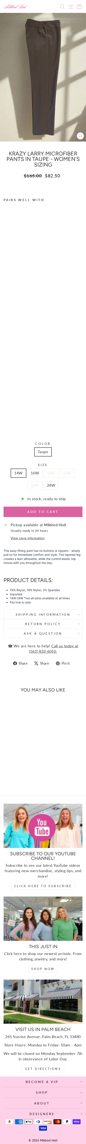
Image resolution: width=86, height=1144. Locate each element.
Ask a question (43, 633)
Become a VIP (42, 1082)
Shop (42, 1092)
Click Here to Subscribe (43, 886)
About (42, 1103)
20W (67, 473)
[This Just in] (43, 919)
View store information (27, 538)
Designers (41, 1114)
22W (35, 485)
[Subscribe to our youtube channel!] (43, 826)
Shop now (43, 969)
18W (51, 473)
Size (43, 465)
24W (51, 485)
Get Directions (43, 1069)
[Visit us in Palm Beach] (43, 1002)
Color (43, 443)
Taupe (43, 451)
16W (35, 473)
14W (18, 473)
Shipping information (43, 614)
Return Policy (43, 624)
